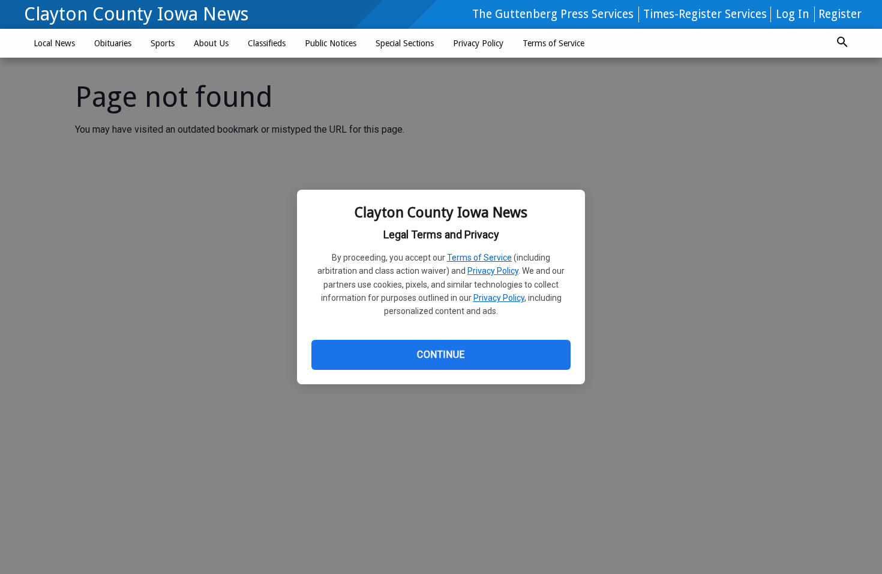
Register (840, 14)
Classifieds (267, 43)
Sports (163, 43)
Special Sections (405, 43)
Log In (792, 14)
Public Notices (330, 43)
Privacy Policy (492, 271)
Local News (54, 43)
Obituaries (112, 43)
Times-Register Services (705, 14)
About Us (211, 43)
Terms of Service (479, 257)
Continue (440, 354)
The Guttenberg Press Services (553, 14)
